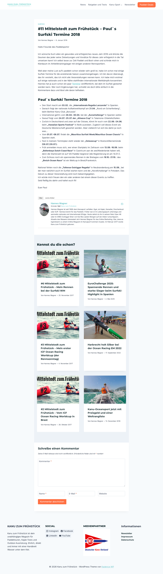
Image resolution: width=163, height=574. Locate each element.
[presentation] (58, 264)
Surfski (41, 24)
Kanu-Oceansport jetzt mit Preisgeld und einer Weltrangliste (104, 413)
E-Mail (73, 493)
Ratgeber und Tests (97, 4)
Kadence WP (108, 567)
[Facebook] (122, 203)
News (83, 4)
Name (42, 493)
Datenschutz (127, 540)
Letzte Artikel (49, 198)
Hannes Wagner (47, 40)
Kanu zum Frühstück (68, 206)
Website (103, 493)
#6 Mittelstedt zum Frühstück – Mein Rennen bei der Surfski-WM (57, 287)
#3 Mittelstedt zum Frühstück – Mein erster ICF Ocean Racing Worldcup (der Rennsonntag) (56, 351)
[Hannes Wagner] (44, 209)
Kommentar (45, 461)
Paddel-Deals (146, 4)
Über (40, 198)
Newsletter (130, 4)
